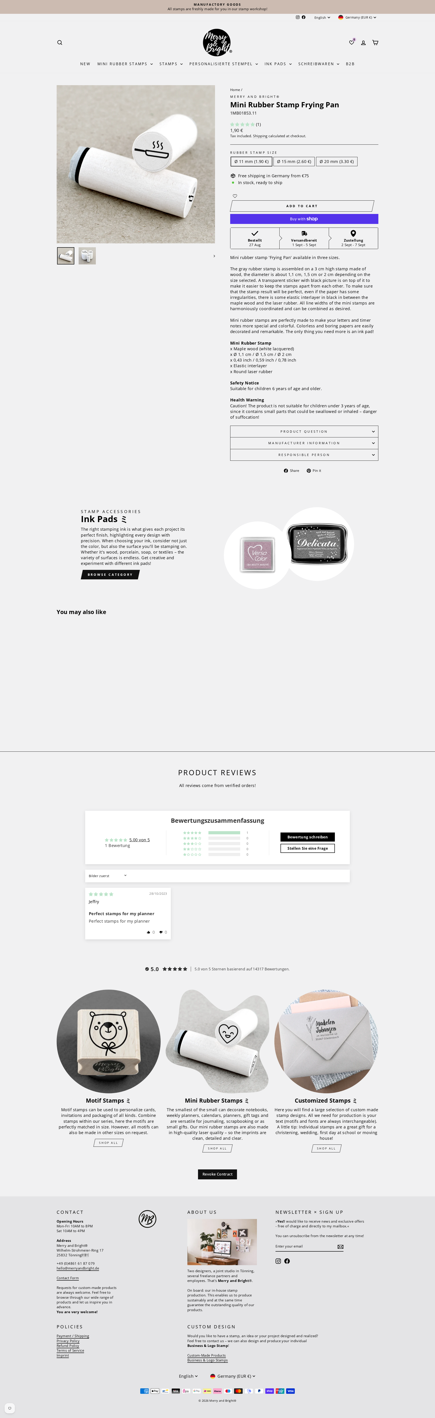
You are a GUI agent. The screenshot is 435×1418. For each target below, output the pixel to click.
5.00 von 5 (139, 839)
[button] (243, 124)
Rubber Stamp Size (254, 152)
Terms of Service (70, 1350)
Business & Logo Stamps (207, 1360)
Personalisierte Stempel (221, 63)
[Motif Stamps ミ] (109, 1042)
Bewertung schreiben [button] (308, 837)
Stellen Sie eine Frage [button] (308, 848)
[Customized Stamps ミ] (326, 1042)
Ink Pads (276, 63)
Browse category (110, 574)
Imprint (63, 1355)
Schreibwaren (317, 63)
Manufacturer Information (304, 443)
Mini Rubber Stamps (123, 63)
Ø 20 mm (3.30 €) (337, 161)
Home (235, 89)
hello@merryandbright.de (78, 1268)
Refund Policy (68, 1345)
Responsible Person (304, 455)
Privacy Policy (68, 1341)
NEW (85, 63)
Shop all (108, 1143)
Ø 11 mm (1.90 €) (251, 161)
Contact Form (68, 1278)
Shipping (260, 136)
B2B (350, 63)
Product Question (304, 431)
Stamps (169, 63)
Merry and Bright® (255, 96)
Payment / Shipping (73, 1336)
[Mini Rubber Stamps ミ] (218, 1042)
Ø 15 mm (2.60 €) (294, 161)
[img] (101, 894)
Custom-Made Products (206, 1355)
